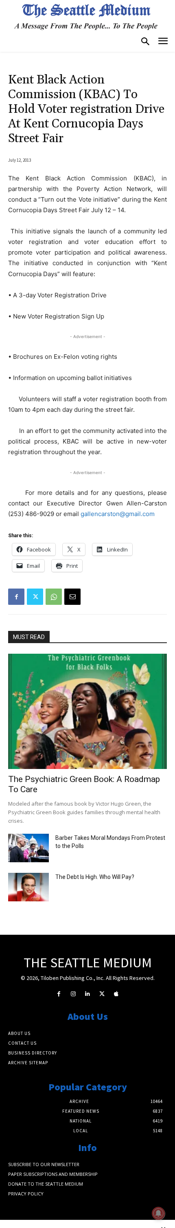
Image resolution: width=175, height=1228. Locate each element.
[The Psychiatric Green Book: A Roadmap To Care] (87, 711)
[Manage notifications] (158, 1213)
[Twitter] (35, 597)
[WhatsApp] (54, 597)
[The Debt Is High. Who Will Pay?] (28, 887)
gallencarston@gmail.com (118, 514)
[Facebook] (16, 597)
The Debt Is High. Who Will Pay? (94, 877)
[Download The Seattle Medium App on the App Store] (116, 994)
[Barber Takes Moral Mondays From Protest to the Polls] (28, 848)
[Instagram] (73, 994)
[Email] (72, 597)
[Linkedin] (87, 994)
